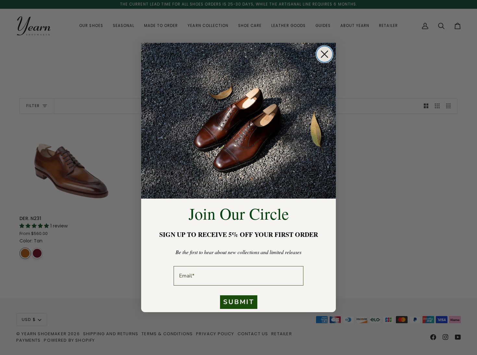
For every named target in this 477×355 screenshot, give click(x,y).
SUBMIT (238, 302)
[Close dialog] (324, 54)
